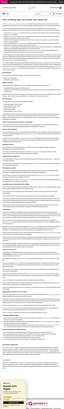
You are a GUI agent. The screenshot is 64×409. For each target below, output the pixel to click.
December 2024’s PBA (9, 308)
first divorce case (33, 226)
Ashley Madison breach (15, 33)
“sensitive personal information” (47, 321)
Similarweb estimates (21, 258)
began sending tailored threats (50, 232)
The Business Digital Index (8, 347)
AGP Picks (4, 2)
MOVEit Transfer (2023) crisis (25, 179)
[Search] (50, 13)
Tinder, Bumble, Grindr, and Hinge (34, 50)
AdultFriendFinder (12, 36)
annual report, (19, 305)
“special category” (47, 318)
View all (61, 2)
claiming (18, 263)
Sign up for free (13, 402)
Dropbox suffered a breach (26, 138)
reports (10, 34)
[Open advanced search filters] (53, 13)
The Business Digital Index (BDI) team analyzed (14, 24)
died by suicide (42, 214)
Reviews (4, 280)
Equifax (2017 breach (35, 151)
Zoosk (9, 46)
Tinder (8, 41)
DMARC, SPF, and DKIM (31, 133)
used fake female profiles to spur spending (37, 273)
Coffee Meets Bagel (22, 43)
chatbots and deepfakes (54, 294)
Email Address (7, 397)
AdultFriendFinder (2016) (44, 175)
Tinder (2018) (38, 163)
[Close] (24, 381)
